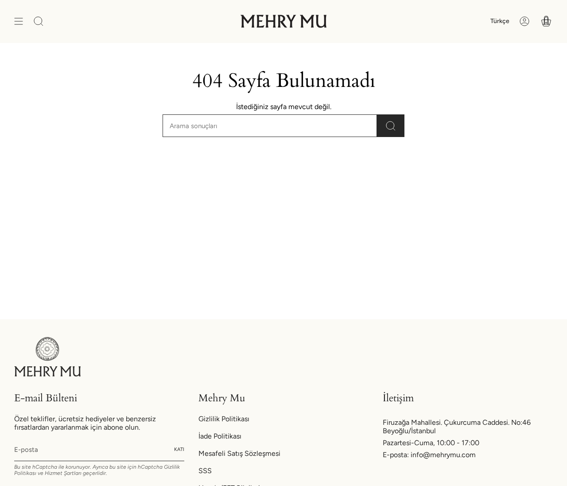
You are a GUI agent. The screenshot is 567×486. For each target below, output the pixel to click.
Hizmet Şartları (63, 473)
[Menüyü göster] (18, 21)
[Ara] (390, 125)
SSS (205, 470)
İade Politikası (219, 436)
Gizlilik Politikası (223, 419)
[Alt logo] (47, 356)
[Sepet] (546, 21)
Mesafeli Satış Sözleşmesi (239, 453)
